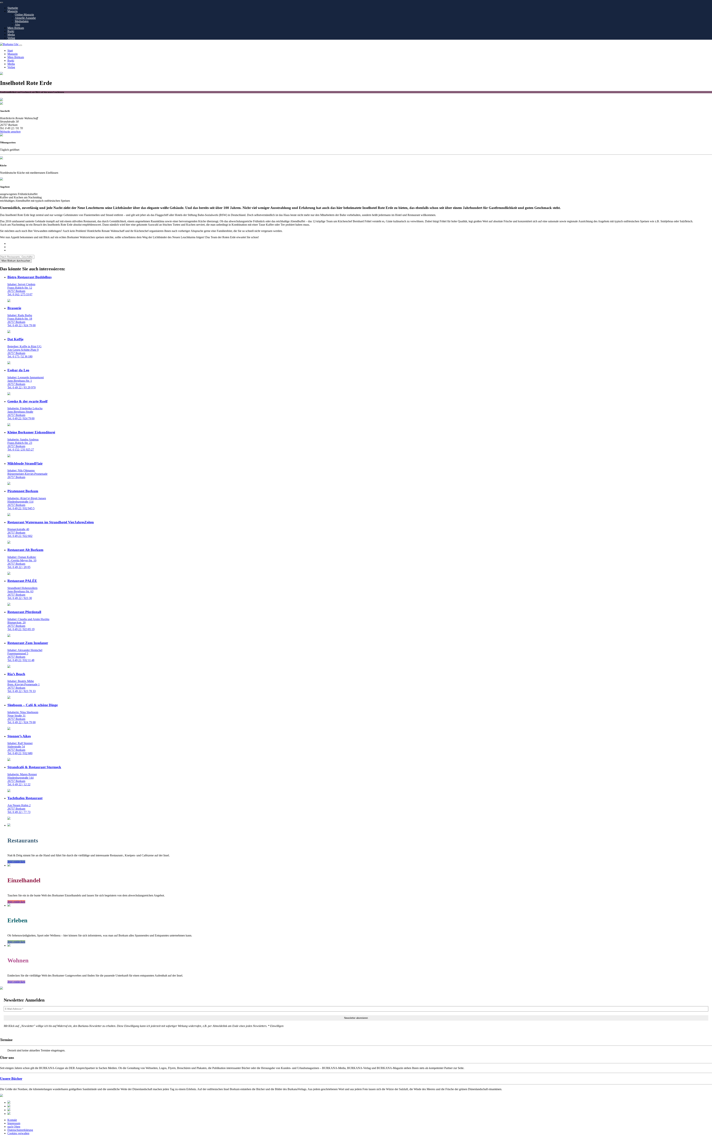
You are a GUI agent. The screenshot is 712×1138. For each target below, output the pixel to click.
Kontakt (12, 1119)
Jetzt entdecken (16, 861)
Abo (17, 24)
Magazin (12, 11)
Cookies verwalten (18, 1133)
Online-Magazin (24, 14)
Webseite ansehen (10, 131)
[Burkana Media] (8, 1113)
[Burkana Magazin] (8, 1109)
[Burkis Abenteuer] (8, 1102)
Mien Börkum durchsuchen (15, 260)
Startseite (12, 7)
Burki (10, 31)
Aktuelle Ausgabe (25, 17)
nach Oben (13, 1126)
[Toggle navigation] (20, 45)
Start (10, 50)
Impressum (13, 1123)
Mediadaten (22, 21)
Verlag (11, 37)
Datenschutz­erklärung (20, 1130)
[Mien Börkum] (8, 1106)
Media (11, 34)
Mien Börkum (15, 27)
